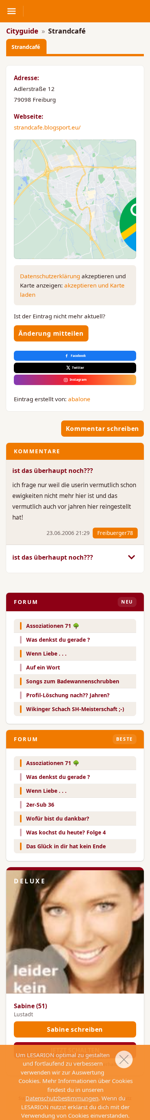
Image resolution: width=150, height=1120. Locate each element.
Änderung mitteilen (51, 333)
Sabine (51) (30, 1006)
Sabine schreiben (75, 1029)
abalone (79, 399)
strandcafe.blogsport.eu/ (47, 127)
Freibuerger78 (115, 532)
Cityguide (22, 30)
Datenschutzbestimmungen (61, 1098)
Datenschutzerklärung (50, 276)
